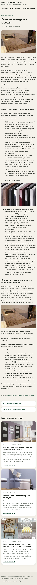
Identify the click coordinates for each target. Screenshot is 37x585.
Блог (11, 8)
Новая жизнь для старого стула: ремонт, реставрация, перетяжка (17, 545)
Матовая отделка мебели (12, 403)
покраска (31, 395)
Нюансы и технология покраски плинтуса (16, 497)
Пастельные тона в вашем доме (14, 409)
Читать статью (9, 465)
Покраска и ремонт (28, 8)
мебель (20, 395)
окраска (25, 395)
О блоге (17, 8)
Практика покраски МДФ (11, 2)
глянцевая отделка (11, 395)
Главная (5, 8)
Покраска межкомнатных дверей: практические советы (17, 448)
